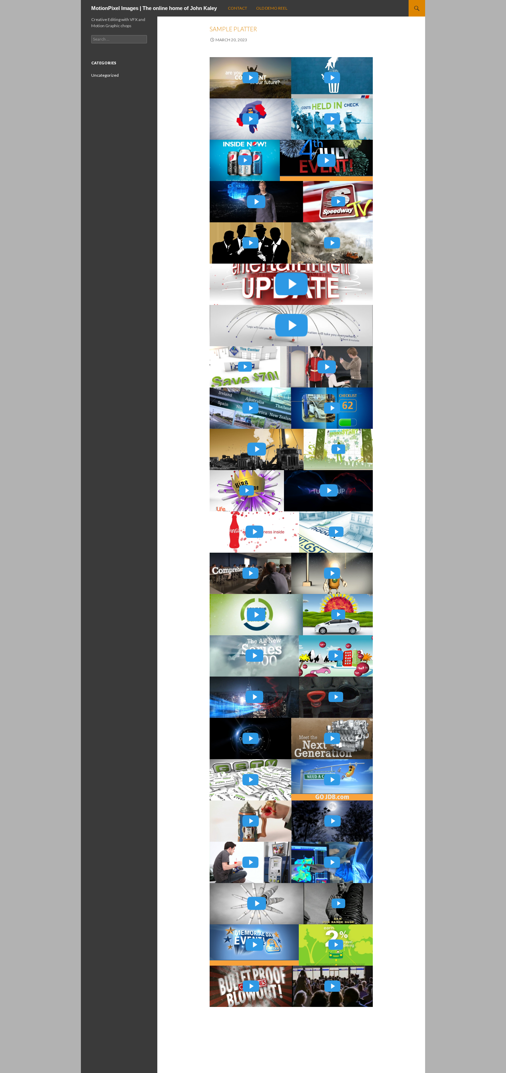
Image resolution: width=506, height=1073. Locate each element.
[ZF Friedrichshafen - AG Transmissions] (257, 449)
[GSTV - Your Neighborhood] (336, 532)
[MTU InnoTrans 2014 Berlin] (250, 408)
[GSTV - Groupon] (250, 779)
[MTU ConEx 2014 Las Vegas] (332, 243)
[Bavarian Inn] (251, 821)
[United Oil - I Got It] (336, 656)
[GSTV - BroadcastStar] (338, 449)
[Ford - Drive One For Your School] (256, 614)
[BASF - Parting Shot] (326, 366)
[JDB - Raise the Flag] (254, 945)
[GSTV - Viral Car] (250, 862)
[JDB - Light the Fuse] (326, 160)
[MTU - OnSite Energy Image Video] (254, 697)
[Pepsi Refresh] (245, 160)
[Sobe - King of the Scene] (247, 490)
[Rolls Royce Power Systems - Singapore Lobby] (291, 325)
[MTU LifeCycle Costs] (332, 77)
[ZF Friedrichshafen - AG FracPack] (250, 243)
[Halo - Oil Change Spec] (336, 697)
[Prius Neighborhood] (338, 614)
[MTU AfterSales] (257, 903)
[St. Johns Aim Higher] (332, 821)
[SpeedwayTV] (338, 201)
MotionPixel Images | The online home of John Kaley (154, 8)
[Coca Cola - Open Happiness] (254, 532)
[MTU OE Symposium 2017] (250, 119)
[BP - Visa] (336, 945)
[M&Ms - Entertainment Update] (291, 284)
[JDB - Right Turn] (332, 408)
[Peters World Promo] (250, 738)
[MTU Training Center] (250, 573)
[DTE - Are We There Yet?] (332, 119)
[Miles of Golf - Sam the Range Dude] (338, 903)
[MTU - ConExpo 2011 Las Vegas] (254, 656)
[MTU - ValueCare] (256, 201)
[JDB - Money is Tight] (332, 779)
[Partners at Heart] (332, 862)
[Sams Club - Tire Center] (245, 366)
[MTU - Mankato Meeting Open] (328, 490)
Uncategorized (105, 75)
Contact (237, 8)
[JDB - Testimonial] (332, 573)
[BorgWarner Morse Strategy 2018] (250, 77)
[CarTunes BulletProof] (251, 986)
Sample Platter (233, 29)
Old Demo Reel (271, 8)
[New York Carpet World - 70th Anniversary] (332, 986)
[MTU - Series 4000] (332, 738)
